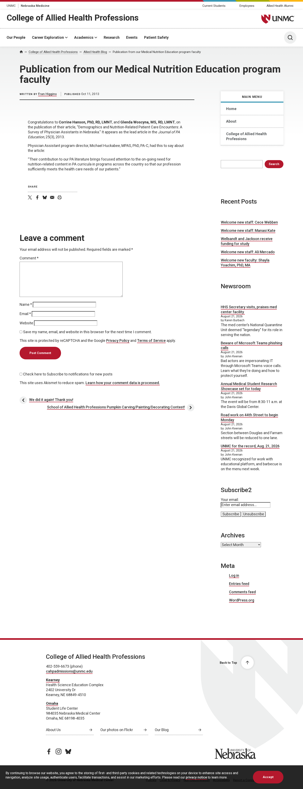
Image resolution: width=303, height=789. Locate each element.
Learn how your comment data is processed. (123, 383)
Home (231, 109)
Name (26, 304)
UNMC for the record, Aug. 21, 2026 (250, 446)
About (231, 121)
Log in (234, 575)
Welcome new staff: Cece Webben (249, 222)
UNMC (11, 6)
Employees (247, 6)
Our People (16, 37)
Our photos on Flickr (116, 730)
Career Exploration (48, 37)
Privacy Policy (117, 340)
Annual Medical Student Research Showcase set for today (249, 386)
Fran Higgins (47, 94)
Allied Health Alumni (280, 6)
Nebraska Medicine (35, 6)
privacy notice (196, 777)
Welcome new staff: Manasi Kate (248, 230)
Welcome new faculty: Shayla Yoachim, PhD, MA (245, 262)
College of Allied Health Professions (73, 18)
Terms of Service (151, 340)
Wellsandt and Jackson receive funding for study (246, 241)
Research (112, 37)
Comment (29, 258)
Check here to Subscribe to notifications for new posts (67, 374)
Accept (268, 777)
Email (25, 314)
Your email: (230, 499)
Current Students (213, 6)
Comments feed (242, 592)
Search (274, 164)
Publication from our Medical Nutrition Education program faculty (157, 52)
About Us (53, 730)
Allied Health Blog (95, 52)
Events (131, 37)
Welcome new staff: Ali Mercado (248, 252)
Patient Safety (156, 37)
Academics (83, 37)
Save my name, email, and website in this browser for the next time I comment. (87, 332)
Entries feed (239, 583)
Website (26, 323)
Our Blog (162, 730)
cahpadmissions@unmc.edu (69, 671)
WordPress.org (241, 600)
